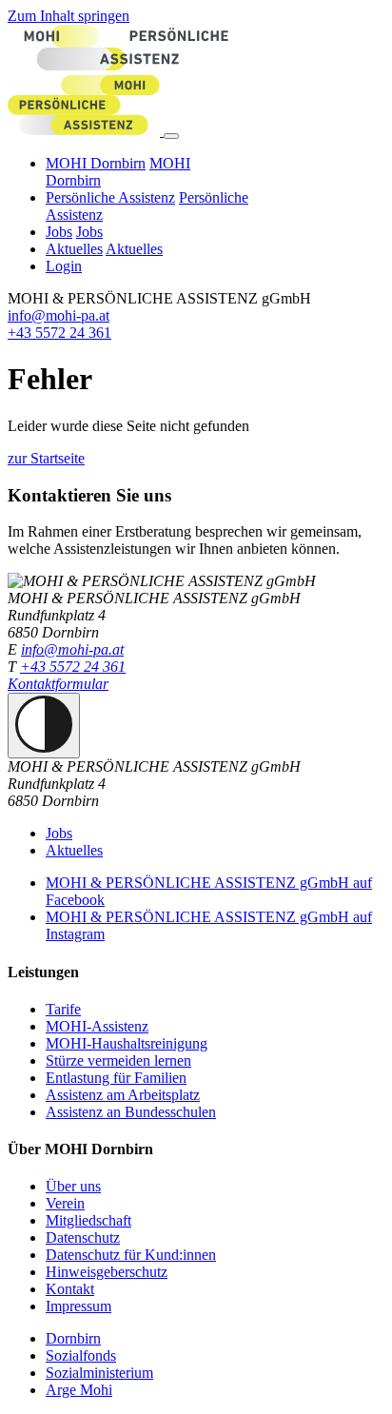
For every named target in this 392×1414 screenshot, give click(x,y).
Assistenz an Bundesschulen (131, 1112)
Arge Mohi (79, 1390)
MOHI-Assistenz (97, 1026)
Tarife (63, 1009)
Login (64, 266)
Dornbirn (73, 1338)
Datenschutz (83, 1237)
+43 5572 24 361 (59, 332)
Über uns (73, 1186)
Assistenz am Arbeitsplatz (123, 1095)
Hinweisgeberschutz (106, 1272)
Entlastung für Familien (116, 1078)
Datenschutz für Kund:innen (131, 1255)
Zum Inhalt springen (68, 16)
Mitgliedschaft (88, 1220)
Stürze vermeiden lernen (118, 1060)
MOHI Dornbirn (96, 163)
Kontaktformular (58, 684)
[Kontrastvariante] (44, 725)
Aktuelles (74, 249)
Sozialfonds (81, 1355)
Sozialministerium (99, 1373)
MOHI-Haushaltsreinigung (126, 1043)
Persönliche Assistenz (110, 197)
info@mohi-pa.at (58, 315)
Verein (65, 1203)
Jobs (59, 232)
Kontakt (70, 1289)
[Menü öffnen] (171, 136)
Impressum (78, 1306)
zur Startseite (46, 458)
